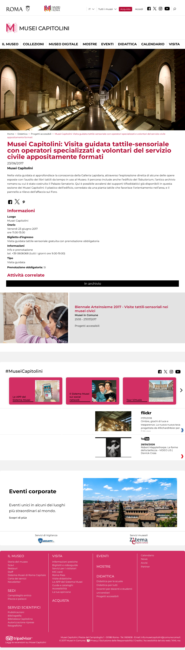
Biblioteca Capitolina (20, 618)
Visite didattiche (62, 578)
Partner (145, 566)
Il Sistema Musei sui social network (79, 396)
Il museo (10, 44)
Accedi (139, 9)
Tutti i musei (105, 9)
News (144, 559)
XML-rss (176, 640)
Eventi (107, 44)
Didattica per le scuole (109, 581)
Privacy (94, 640)
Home (10, 133)
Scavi (11, 565)
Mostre (90, 44)
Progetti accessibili (41, 133)
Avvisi (144, 562)
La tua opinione (61, 591)
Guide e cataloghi (62, 585)
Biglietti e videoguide (65, 565)
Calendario (152, 44)
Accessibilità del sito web (157, 640)
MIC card (57, 571)
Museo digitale (63, 44)
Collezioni (33, 44)
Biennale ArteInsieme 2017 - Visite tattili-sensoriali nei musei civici (121, 309)
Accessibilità (59, 588)
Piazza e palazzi (17, 598)
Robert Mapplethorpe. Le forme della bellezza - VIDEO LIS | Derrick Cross (159, 450)
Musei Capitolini (44, 28)
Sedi (12, 590)
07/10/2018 (160, 425)
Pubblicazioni (16, 612)
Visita (174, 44)
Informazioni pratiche (65, 561)
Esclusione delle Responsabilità (116, 640)
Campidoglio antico (19, 595)
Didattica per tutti (107, 585)
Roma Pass (58, 575)
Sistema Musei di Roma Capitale (27, 575)
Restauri (13, 568)
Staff (10, 571)
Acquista (125, 9)
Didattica (127, 44)
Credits (138, 640)
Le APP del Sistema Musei (21, 398)
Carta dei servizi (17, 578)
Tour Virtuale (134, 399)
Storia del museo (18, 561)
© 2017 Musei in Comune (72, 640)
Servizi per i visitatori (64, 568)
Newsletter (14, 581)
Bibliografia (14, 615)
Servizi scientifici (24, 607)
